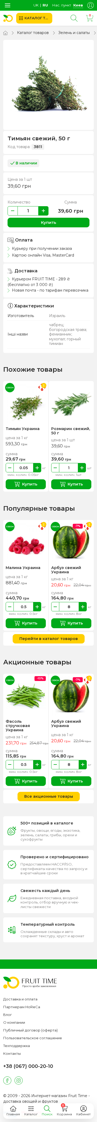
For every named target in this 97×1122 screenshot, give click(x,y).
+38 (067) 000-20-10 (28, 1066)
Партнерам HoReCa (21, 1007)
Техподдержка (16, 1046)
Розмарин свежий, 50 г (70, 430)
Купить (48, 222)
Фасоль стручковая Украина (18, 725)
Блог (7, 1014)
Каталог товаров (33, 32)
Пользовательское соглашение (32, 1038)
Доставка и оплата (20, 999)
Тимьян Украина (23, 428)
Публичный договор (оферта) (30, 1030)
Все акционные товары (48, 796)
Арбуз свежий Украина (66, 569)
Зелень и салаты (74, 32)
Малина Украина (23, 567)
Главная (13, 1114)
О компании (14, 1022)
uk (36, 5)
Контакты (12, 1053)
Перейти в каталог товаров (48, 638)
